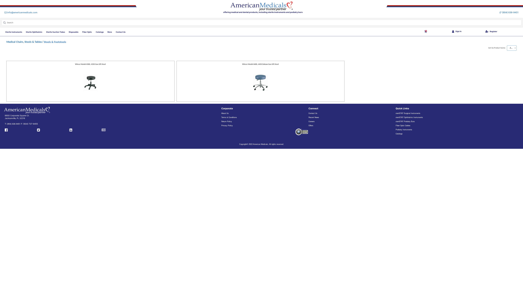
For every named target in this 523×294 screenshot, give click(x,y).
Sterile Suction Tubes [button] (55, 32)
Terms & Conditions (229, 117)
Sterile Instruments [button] (13, 32)
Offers (310, 125)
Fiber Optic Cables (403, 125)
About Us (225, 113)
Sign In (458, 31)
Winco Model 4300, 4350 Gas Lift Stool (90, 64)
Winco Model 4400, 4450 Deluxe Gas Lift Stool (260, 64)
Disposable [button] (73, 32)
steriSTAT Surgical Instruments (408, 113)
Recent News (313, 117)
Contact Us (312, 113)
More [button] (109, 32)
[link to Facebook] (6, 129)
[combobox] (512, 48)
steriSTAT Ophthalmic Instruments (409, 117)
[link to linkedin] (70, 129)
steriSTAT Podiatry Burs (405, 121)
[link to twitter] (38, 129)
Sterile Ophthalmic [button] (34, 32)
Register (493, 31)
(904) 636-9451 (510, 12)
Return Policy (226, 121)
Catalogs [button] (100, 32)
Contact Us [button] (120, 32)
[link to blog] (104, 129)
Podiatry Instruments (404, 129)
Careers (311, 121)
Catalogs (399, 133)
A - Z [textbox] (512, 48)
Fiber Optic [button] (87, 32)
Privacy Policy (227, 125)
